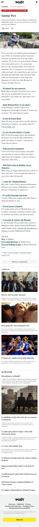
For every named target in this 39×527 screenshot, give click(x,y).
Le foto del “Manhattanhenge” (15, 181)
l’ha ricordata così (8, 126)
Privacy (28, 504)
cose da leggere (12, 253)
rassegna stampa (25, 253)
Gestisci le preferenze (13, 506)
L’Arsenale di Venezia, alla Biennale (17, 220)
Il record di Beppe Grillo (11, 244)
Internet (4, 6)
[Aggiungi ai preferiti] (12, 28)
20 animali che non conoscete (14, 88)
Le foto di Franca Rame (12, 118)
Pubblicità (20, 504)
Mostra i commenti (19, 262)
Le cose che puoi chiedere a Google (16, 132)
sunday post (5, 255)
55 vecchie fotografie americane (14, 195)
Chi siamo (12, 504)
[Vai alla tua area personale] (37, 2)
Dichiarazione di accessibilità (19, 508)
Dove (3, 239)
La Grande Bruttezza (9, 241)
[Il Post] (19, 2)
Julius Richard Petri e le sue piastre (17, 104)
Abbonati (19, 520)
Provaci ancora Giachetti (12, 206)
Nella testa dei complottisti (13, 148)
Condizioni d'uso (28, 506)
